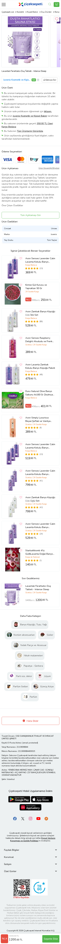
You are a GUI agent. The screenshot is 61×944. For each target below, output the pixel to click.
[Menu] (4, 4)
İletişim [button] (7, 864)
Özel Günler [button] (10, 871)
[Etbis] (22, 888)
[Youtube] (38, 818)
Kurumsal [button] (9, 857)
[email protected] (30, 742)
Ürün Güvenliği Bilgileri (49, 168)
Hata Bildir (32, 721)
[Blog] (46, 818)
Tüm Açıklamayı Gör (30, 215)
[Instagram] (30, 818)
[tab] (30, 850)
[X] (22, 818)
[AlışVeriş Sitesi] (56, 4)
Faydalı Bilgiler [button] (11, 850)
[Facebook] (15, 818)
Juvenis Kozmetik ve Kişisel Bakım (17, 79)
